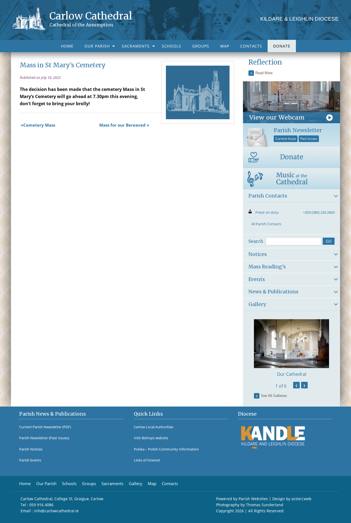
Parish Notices (31, 449)
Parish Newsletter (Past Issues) (44, 438)
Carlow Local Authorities (153, 427)
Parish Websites (253, 498)
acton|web (301, 498)
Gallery (135, 484)
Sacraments (136, 46)
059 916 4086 (41, 504)
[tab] (291, 196)
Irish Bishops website (151, 438)
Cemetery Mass (39, 125)
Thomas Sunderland (264, 504)
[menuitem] (67, 46)
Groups (200, 46)
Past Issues (308, 138)
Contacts (251, 46)
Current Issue (285, 138)
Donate (281, 46)
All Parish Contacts (266, 223)
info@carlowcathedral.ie (56, 510)
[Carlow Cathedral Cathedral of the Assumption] (30, 18)
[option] (291, 348)
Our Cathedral (291, 374)
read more (264, 73)
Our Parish (97, 46)
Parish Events (30, 460)
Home (67, 46)
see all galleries (274, 396)
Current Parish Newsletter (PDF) (45, 427)
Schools (171, 46)
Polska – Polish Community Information (166, 449)
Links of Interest (147, 460)
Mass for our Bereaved (122, 125)
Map (224, 46)
